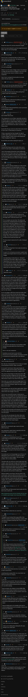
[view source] (16, 13)
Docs (2, 689)
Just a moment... (6, 19)
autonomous (12, 550)
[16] (16, 548)
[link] (5, 13)
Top (6, 35)
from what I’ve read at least (8, 659)
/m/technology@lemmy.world (15, 24)
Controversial (11, 35)
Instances (3, 686)
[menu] (26, 1)
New (17, 35)
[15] (23, 544)
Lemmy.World (7, 1)
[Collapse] (2, 42)
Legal (2, 684)
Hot (2, 35)
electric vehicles (20, 550)
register (13, 28)
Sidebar (3, 32)
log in (9, 28)
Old (21, 35)
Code (2, 692)
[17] (25, 550)
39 (2, 13)
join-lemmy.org (4, 694)
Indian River (18, 547)
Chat (3, 38)
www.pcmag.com (4, 10)
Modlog (3, 681)
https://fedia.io (4, 24)
